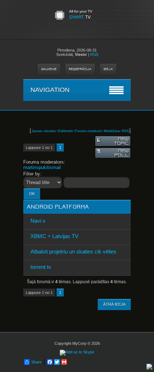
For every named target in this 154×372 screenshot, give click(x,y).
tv (80, 17)
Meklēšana (112, 131)
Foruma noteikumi (88, 131)
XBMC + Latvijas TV (54, 236)
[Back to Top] (149, 367)
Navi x (37, 221)
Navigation (49, 89)
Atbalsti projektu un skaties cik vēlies (73, 251)
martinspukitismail (42, 167)
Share (36, 362)
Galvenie (49, 69)
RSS (94, 54)
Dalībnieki (65, 131)
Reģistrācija (80, 69)
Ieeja (108, 69)
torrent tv (40, 267)
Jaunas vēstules (44, 131)
